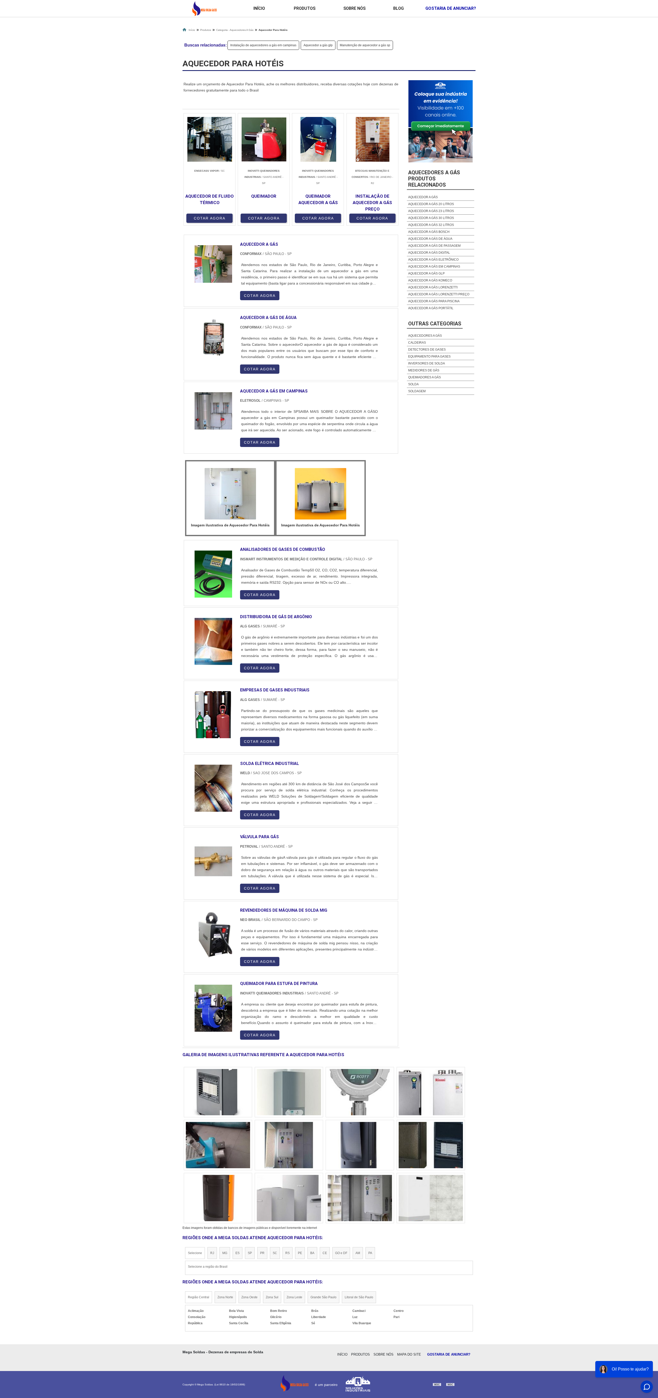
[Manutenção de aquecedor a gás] (289, 1198)
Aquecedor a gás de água (430, 239)
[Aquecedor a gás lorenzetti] (360, 1092)
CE (325, 1253)
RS (287, 1253)
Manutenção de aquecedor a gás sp (365, 45)
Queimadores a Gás (424, 377)
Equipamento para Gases (429, 356)
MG (224, 1253)
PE (300, 1253)
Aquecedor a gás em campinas (434, 266)
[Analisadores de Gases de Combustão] (213, 574)
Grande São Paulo (323, 1297)
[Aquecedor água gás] (218, 1198)
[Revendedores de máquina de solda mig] (213, 934)
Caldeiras (417, 342)
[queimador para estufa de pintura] (213, 1008)
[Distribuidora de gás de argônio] (213, 641)
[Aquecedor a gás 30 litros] (431, 1092)
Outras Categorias (434, 324)
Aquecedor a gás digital (429, 252)
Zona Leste (294, 1297)
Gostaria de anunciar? (450, 8)
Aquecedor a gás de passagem (434, 246)
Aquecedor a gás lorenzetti (433, 287)
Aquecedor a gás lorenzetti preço (438, 294)
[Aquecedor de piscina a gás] (431, 1198)
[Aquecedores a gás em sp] (360, 1145)
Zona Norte (225, 1297)
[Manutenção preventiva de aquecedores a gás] (218, 1145)
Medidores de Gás (423, 370)
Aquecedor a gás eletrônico (433, 259)
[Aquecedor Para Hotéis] (230, 493)
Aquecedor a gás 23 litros (431, 211)
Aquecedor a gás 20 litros (431, 204)
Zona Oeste (249, 1297)
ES (237, 1253)
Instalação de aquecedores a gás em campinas (263, 45)
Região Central (198, 1297)
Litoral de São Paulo (359, 1297)
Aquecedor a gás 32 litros (431, 225)
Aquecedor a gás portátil (430, 308)
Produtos (304, 8)
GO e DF (341, 1253)
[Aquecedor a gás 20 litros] (360, 1198)
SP (250, 1253)
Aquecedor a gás (423, 197)
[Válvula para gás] (213, 861)
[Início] (204, 8)
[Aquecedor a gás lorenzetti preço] (218, 1092)
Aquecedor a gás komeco (430, 280)
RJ (212, 1253)
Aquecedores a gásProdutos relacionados (434, 178)
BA (312, 1253)
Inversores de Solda (426, 363)
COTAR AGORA (209, 218)
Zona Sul (272, 1297)
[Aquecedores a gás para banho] (289, 1092)
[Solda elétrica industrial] (213, 788)
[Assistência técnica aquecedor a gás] (289, 1145)
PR (262, 1253)
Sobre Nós (354, 8)
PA (370, 1253)
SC (275, 1253)
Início (259, 8)
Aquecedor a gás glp (318, 45)
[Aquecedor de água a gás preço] (431, 1145)
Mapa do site (409, 1354)
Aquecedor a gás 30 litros (431, 218)
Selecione (195, 1253)
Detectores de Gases (427, 349)
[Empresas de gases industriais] (213, 714)
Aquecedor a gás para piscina (434, 301)
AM (357, 1253)
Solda (413, 384)
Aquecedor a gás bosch (429, 232)
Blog (398, 8)
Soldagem (417, 391)
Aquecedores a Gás (425, 335)
